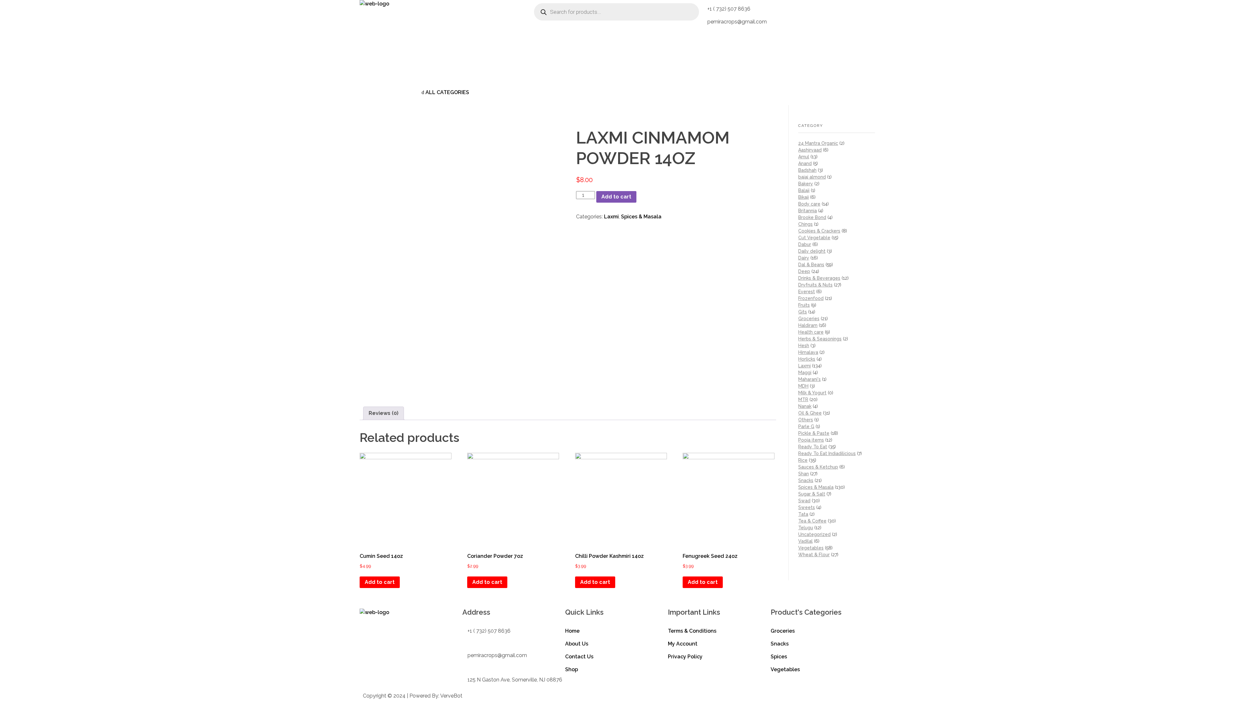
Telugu (805, 527)
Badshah (807, 170)
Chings (805, 224)
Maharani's (809, 379)
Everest (806, 291)
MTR (803, 399)
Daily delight (812, 251)
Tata (803, 514)
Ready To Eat (812, 446)
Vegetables (811, 547)
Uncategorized (814, 534)
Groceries (808, 318)
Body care (809, 204)
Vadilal (805, 541)
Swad (804, 500)
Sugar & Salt (811, 493)
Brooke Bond (812, 217)
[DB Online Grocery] (400, 40)
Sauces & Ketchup (818, 467)
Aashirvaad (810, 150)
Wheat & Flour (814, 554)
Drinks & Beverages (819, 278)
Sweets (806, 507)
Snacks (805, 480)
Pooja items (811, 440)
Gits (802, 311)
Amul (803, 156)
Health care (811, 332)
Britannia (807, 210)
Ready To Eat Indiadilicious (827, 453)
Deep (804, 271)
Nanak (804, 406)
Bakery (805, 183)
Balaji (803, 190)
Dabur (804, 244)
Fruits (804, 305)
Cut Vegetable (814, 237)
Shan (803, 473)
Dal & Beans (811, 264)
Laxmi (611, 217)
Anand (805, 163)
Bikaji (803, 197)
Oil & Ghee (810, 413)
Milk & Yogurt (812, 392)
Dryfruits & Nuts (815, 284)
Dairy (803, 257)
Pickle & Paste (813, 433)
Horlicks (806, 359)
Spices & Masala (641, 217)
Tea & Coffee (812, 520)
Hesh (803, 345)
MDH (803, 386)
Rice (803, 460)
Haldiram (808, 325)
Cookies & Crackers (819, 230)
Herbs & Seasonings (820, 338)
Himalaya (808, 352)
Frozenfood (811, 298)
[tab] (383, 413)
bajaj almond (812, 177)
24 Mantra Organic (818, 143)
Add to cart (616, 197)
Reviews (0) (383, 413)
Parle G (806, 426)
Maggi (804, 372)
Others (805, 419)
